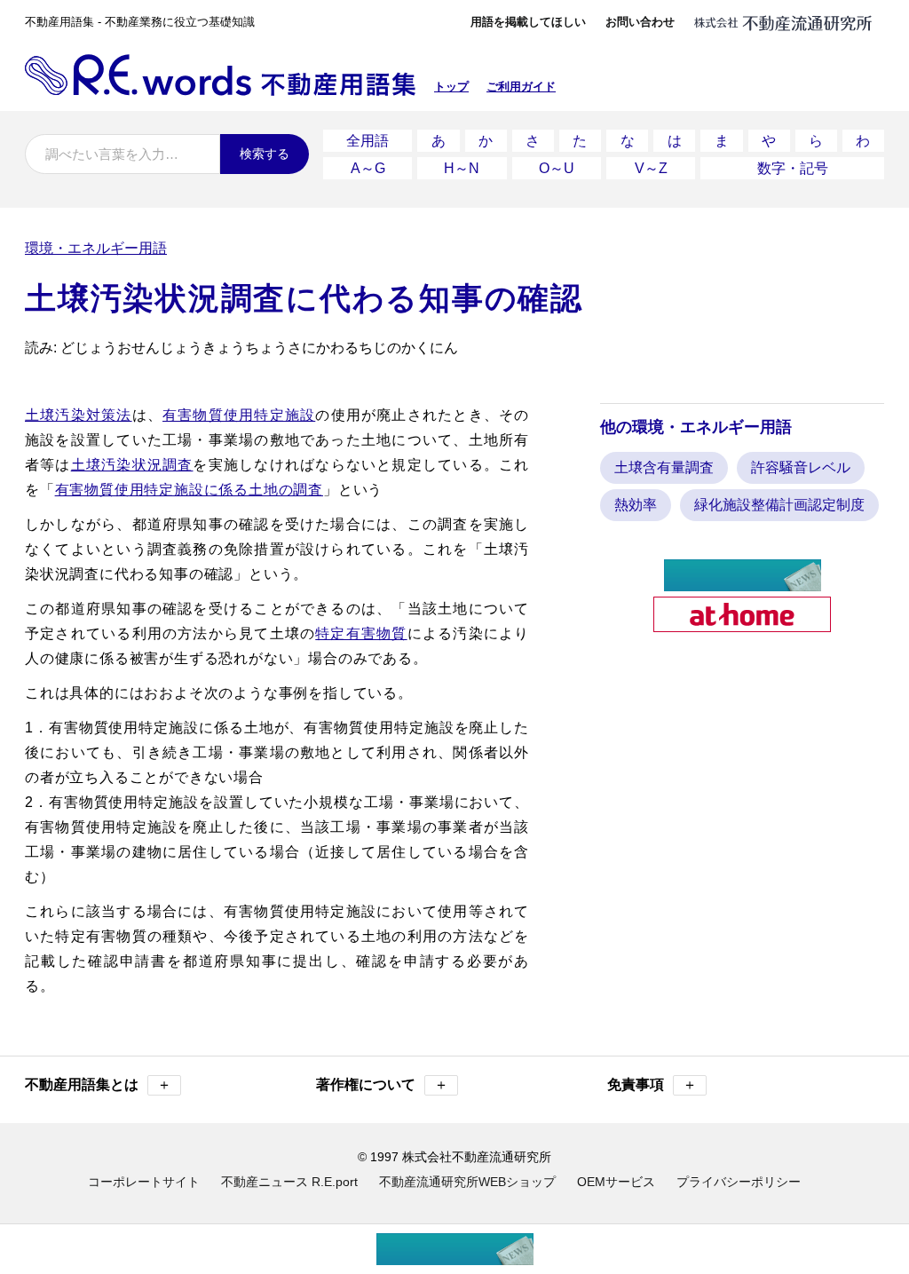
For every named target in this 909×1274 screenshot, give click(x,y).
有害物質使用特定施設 (238, 415)
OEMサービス (616, 1182)
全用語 (367, 140)
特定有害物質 (361, 633)
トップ (451, 86)
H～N (461, 168)
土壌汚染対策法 (78, 415)
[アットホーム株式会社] (742, 624)
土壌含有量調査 (664, 467)
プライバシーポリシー (738, 1182)
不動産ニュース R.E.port (289, 1182)
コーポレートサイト (144, 1182)
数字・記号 (792, 168)
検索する (264, 153)
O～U (556, 168)
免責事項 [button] (652, 1084)
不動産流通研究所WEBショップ (467, 1182)
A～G (368, 168)
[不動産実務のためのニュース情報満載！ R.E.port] (742, 583)
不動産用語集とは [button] (98, 1084)
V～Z (651, 168)
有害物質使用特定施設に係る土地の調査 (189, 489)
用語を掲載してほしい (528, 21)
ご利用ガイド (521, 86)
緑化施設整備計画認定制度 (779, 504)
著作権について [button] (382, 1084)
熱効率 (635, 504)
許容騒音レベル (800, 467)
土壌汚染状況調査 (132, 464)
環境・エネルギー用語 (96, 248)
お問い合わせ (640, 21)
